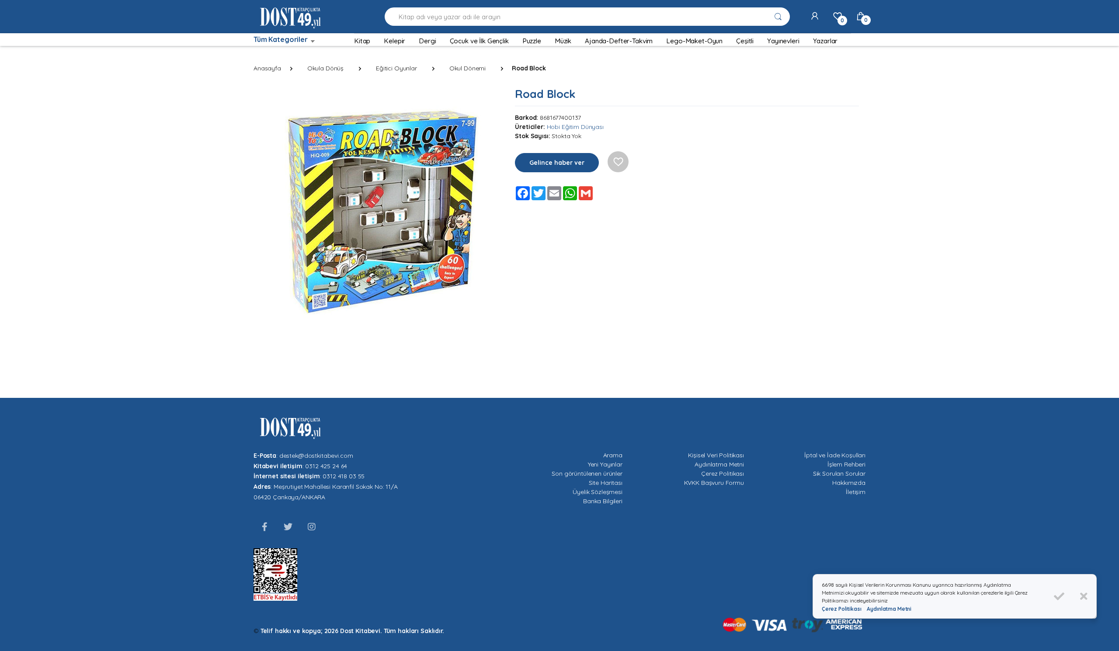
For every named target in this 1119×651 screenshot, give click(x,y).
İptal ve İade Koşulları (834, 455)
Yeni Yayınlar (605, 464)
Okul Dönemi (467, 68)
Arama (612, 455)
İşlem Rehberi (846, 464)
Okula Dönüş (325, 68)
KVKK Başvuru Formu (714, 483)
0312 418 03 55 (344, 476)
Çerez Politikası (722, 473)
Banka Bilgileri (602, 501)
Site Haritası (605, 483)
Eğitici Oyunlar (396, 68)
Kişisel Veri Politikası (716, 455)
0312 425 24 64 (326, 466)
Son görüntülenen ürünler (587, 473)
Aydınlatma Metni (719, 464)
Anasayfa (267, 68)
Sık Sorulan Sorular (839, 473)
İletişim (855, 492)
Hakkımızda (848, 483)
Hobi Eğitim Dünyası (575, 127)
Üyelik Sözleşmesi (597, 492)
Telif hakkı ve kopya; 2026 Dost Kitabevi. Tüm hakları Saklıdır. (352, 631)
